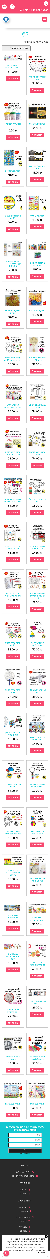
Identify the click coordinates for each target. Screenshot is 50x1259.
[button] (44, 19)
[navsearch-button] (12, 6)
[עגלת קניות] (4, 6)
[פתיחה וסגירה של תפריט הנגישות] (6, 19)
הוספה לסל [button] (37, 90)
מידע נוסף (37, 465)
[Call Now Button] (6, 1253)
